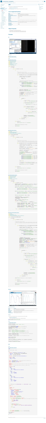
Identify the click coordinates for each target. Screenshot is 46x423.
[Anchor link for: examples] (13, 34)
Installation (3, 13)
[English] (44, 1)
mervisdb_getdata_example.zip (12, 56)
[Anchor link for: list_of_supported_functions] (21, 11)
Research (2, 27)
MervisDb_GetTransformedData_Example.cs (14, 212)
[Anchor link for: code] (10, 58)
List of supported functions (41, 7)
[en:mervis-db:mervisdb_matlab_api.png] (22, 298)
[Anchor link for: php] (10, 344)
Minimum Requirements (3, 12)
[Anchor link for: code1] (10, 321)
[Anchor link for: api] (11, 4)
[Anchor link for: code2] (10, 346)
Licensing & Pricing (3, 7)
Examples (40, 9)
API (2, 10)
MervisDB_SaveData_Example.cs (12, 130)
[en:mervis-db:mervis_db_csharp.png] (22, 46)
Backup (3, 15)
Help (1, 6)
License (3, 14)
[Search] (42, 1)
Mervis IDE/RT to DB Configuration (4, 20)
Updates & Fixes (4, 9)
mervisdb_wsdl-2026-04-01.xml (14, 7)
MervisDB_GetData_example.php (13, 347)
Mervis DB (2, 8)
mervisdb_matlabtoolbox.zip (13, 317)
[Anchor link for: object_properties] (16, 28)
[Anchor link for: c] (9, 37)
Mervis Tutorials (2, 28)
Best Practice (2, 5)
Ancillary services (2, 4)
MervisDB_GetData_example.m (12, 322)
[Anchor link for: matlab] (11, 289)
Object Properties (41, 8)
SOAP (15, 6)
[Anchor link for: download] (11, 54)
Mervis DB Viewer (4, 21)
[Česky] (43, 1)
